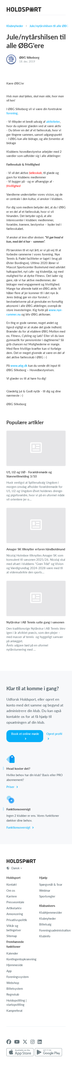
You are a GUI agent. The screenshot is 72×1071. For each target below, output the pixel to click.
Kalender (12, 953)
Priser (10, 787)
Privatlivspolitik (16, 920)
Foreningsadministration (55, 930)
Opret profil (54, 733)
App (9, 971)
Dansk (15, 868)
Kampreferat (14, 1010)
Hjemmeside (14, 965)
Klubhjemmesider (50, 912)
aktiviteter (53, 121)
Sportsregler (47, 896)
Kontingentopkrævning (21, 959)
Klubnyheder (14, 26)
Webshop (12, 983)
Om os (10, 890)
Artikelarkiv (14, 908)
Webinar (44, 890)
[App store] (20, 1052)
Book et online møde (25, 733)
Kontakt (11, 884)
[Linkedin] (40, 1041)
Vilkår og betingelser (13, 928)
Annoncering (14, 914)
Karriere (11, 896)
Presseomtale (15, 902)
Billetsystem (14, 988)
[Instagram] (32, 1041)
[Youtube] (17, 1041)
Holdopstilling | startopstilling (16, 1002)
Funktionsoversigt (18, 827)
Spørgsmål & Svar (50, 884)
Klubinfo (44, 936)
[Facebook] (8, 1041)
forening (12, 113)
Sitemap (11, 936)
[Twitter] (25, 1041)
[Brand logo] (24, 10)
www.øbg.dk (18, 365)
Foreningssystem (17, 977)
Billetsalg (45, 924)
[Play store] (48, 1052)
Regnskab (12, 994)
